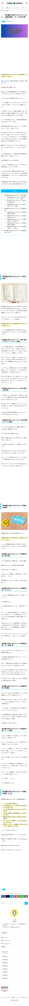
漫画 (4, 21)
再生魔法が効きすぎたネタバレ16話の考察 (15, 195)
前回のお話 (4, 81)
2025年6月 (5, 969)
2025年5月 (5, 972)
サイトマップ (18, 997)
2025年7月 (5, 966)
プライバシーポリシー (6, 997)
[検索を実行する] (26, 903)
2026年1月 (5, 956)
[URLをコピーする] (26, 896)
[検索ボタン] (2, 3)
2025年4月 (5, 975)
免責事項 (13, 997)
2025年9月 (5, 959)
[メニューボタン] (26, 3)
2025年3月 (5, 978)
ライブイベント (6, 940)
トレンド (5, 937)
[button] (3, 896)
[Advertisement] (14, 56)
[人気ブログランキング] (4, 988)
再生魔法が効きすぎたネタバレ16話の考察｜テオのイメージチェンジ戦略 (16, 198)
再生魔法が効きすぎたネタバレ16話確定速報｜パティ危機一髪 (16, 220)
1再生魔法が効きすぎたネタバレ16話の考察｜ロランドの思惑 (16, 205)
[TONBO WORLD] (14, 3)
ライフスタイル (6, 943)
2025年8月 (5, 963)
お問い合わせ (24, 997)
